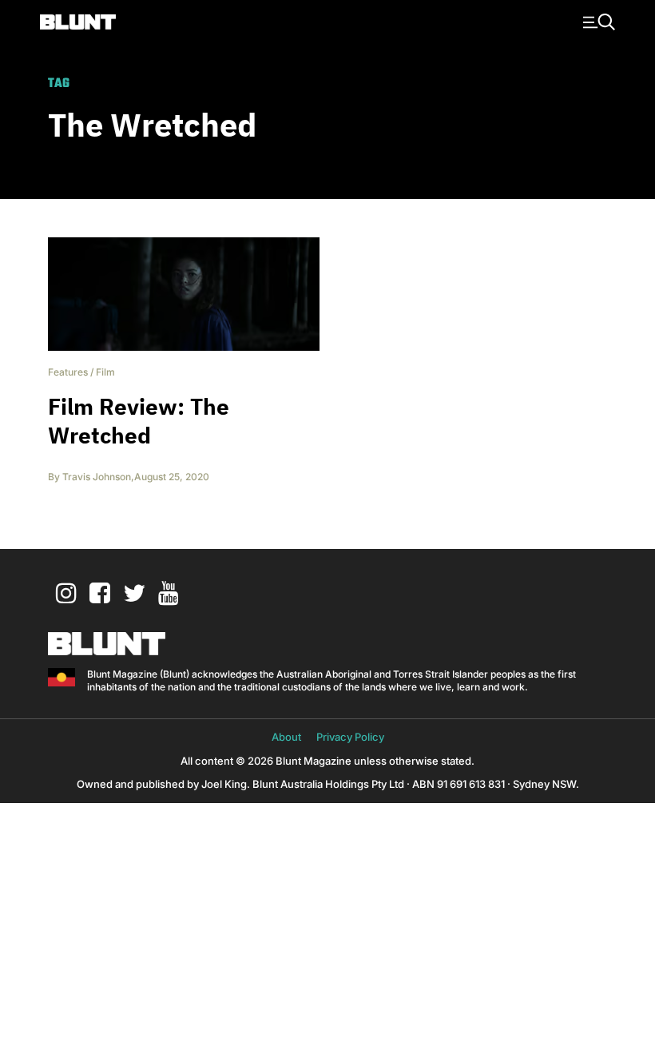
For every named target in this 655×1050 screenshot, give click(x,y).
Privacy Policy (350, 736)
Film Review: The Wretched (138, 421)
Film (105, 372)
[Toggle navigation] (596, 20)
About (286, 736)
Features (68, 372)
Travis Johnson (96, 477)
